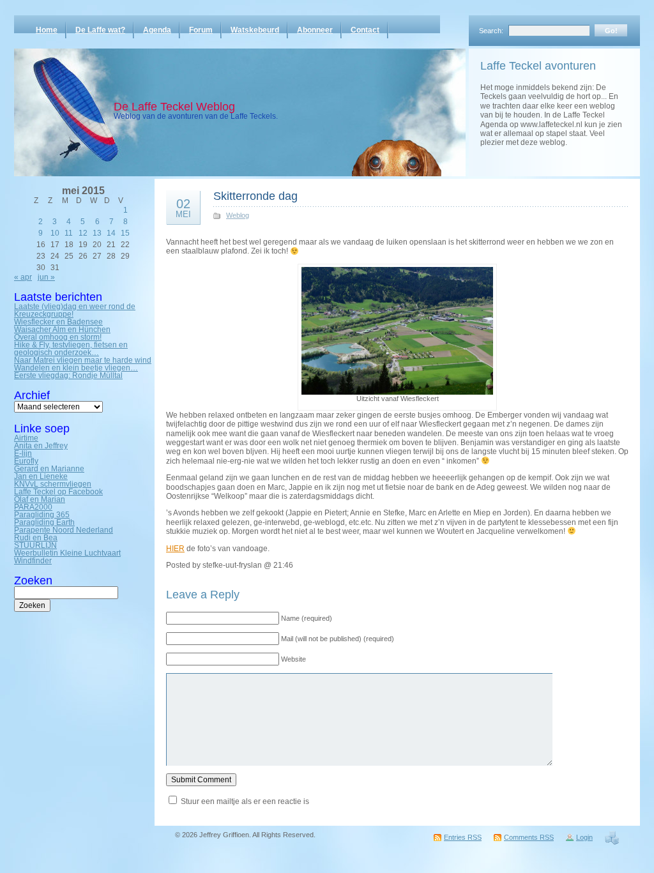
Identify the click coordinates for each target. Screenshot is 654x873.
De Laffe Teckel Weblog (174, 106)
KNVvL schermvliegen (52, 484)
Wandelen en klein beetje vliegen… (76, 367)
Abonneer (315, 30)
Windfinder (33, 560)
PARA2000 (33, 507)
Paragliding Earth (44, 522)
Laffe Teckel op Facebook (58, 491)
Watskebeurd (255, 30)
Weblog (237, 215)
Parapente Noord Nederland (63, 530)
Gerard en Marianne (49, 468)
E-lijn (23, 453)
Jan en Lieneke (41, 476)
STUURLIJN (35, 545)
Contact (365, 30)
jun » (46, 277)
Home (46, 30)
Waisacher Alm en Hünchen (62, 329)
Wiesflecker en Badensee (58, 321)
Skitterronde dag (255, 196)
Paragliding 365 (42, 514)
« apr (23, 277)
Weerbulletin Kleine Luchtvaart (67, 553)
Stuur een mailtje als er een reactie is (245, 801)
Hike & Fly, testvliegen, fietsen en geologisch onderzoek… (71, 348)
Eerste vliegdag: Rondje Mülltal (68, 375)
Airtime (26, 438)
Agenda (157, 30)
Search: (491, 30)
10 (54, 233)
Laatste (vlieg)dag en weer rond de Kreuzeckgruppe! (74, 310)
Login (584, 837)
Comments (529, 837)
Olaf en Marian (39, 499)
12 (83, 233)
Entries (463, 837)
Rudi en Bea (35, 537)
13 (97, 233)
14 (111, 233)
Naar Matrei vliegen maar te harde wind (82, 360)
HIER (175, 548)
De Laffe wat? (100, 30)
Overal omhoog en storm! (58, 337)
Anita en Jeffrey (41, 445)
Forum (201, 30)
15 (125, 233)
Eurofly (26, 461)
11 (69, 233)
